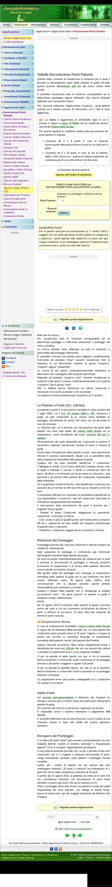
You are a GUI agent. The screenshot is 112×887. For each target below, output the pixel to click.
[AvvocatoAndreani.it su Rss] (60, 848)
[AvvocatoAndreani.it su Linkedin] (56, 848)
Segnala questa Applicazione (76, 319)
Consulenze (70, 24)
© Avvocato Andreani (14, 376)
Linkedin (10, 362)
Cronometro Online (14, 216)
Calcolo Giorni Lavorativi (17, 133)
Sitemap (30, 858)
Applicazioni (21, 24)
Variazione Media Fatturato (18, 158)
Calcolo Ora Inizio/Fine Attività (16, 142)
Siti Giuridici (10, 339)
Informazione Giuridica (16, 331)
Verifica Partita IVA (14, 173)
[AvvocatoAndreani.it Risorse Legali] (22, 10)
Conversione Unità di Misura (15, 204)
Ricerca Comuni (12, 184)
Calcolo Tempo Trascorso (17, 137)
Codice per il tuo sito (15, 347)
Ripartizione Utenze (14, 162)
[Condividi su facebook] (66, 328)
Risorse (54, 24)
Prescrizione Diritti (14, 123)
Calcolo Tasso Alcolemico (17, 119)
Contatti (104, 24)
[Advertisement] (14, 278)
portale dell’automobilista (58, 697)
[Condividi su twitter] (80, 328)
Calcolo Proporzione (15, 198)
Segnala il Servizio (14, 344)
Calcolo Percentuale (14, 151)
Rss (8, 366)
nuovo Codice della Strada (94, 626)
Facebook (11, 358)
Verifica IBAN (11, 177)
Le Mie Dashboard (13, 42)
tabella (41, 438)
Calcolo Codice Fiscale (16, 166)
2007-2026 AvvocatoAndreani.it (73, 829)
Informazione (38, 24)
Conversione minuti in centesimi (15, 211)
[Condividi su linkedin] (73, 328)
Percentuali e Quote (14, 155)
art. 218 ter (67, 648)
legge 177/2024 (70, 123)
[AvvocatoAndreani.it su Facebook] (51, 848)
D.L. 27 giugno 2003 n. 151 (78, 413)
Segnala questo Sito (14, 372)
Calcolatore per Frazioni (17, 195)
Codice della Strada (62, 126)
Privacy (89, 857)
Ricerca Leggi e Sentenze (18, 334)
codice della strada (89, 431)
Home (6, 24)
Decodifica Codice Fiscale (18, 169)
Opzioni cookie (103, 857)
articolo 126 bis (71, 86)
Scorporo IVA (11, 147)
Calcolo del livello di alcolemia (73, 174)
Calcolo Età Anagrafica (16, 180)
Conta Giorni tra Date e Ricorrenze (16, 128)
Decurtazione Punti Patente (15, 114)
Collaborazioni (88, 24)
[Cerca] (97, 817)
